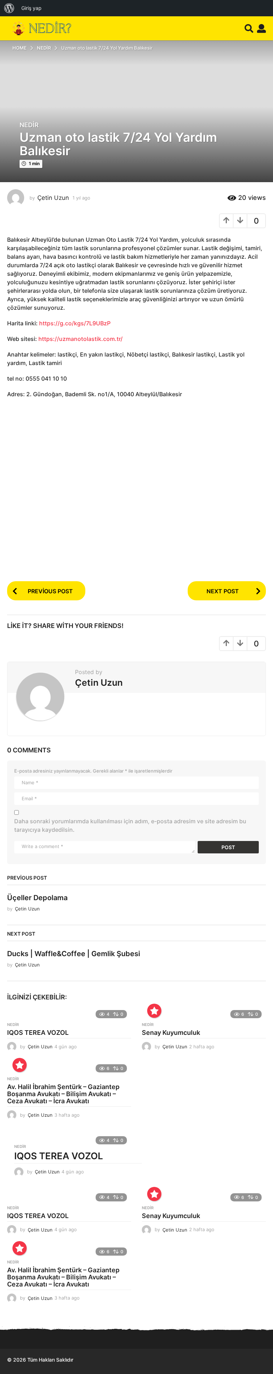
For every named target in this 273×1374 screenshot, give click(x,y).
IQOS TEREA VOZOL (38, 1032)
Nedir (29, 125)
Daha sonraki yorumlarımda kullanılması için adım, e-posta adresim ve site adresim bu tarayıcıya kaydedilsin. (130, 825)
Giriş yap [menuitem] (31, 8)
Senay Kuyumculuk (171, 1032)
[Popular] (154, 1011)
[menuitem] (9, 8)
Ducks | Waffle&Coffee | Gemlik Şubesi (73, 953)
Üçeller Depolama (37, 897)
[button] (249, 28)
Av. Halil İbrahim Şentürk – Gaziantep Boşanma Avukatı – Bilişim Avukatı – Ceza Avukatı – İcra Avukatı (63, 1094)
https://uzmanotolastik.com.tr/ (80, 338)
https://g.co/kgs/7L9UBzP (75, 323)
